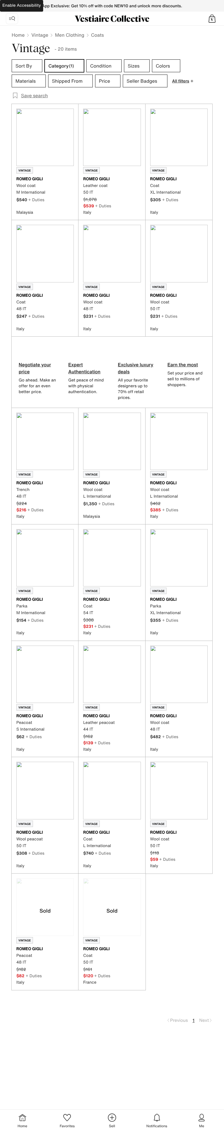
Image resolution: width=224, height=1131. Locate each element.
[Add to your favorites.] (70, 179)
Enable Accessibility (21, 5)
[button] (212, 19)
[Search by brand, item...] (12, 18)
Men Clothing (69, 34)
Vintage (39, 34)
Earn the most (182, 364)
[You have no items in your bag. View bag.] (212, 19)
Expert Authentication (84, 368)
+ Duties (36, 200)
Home (18, 34)
